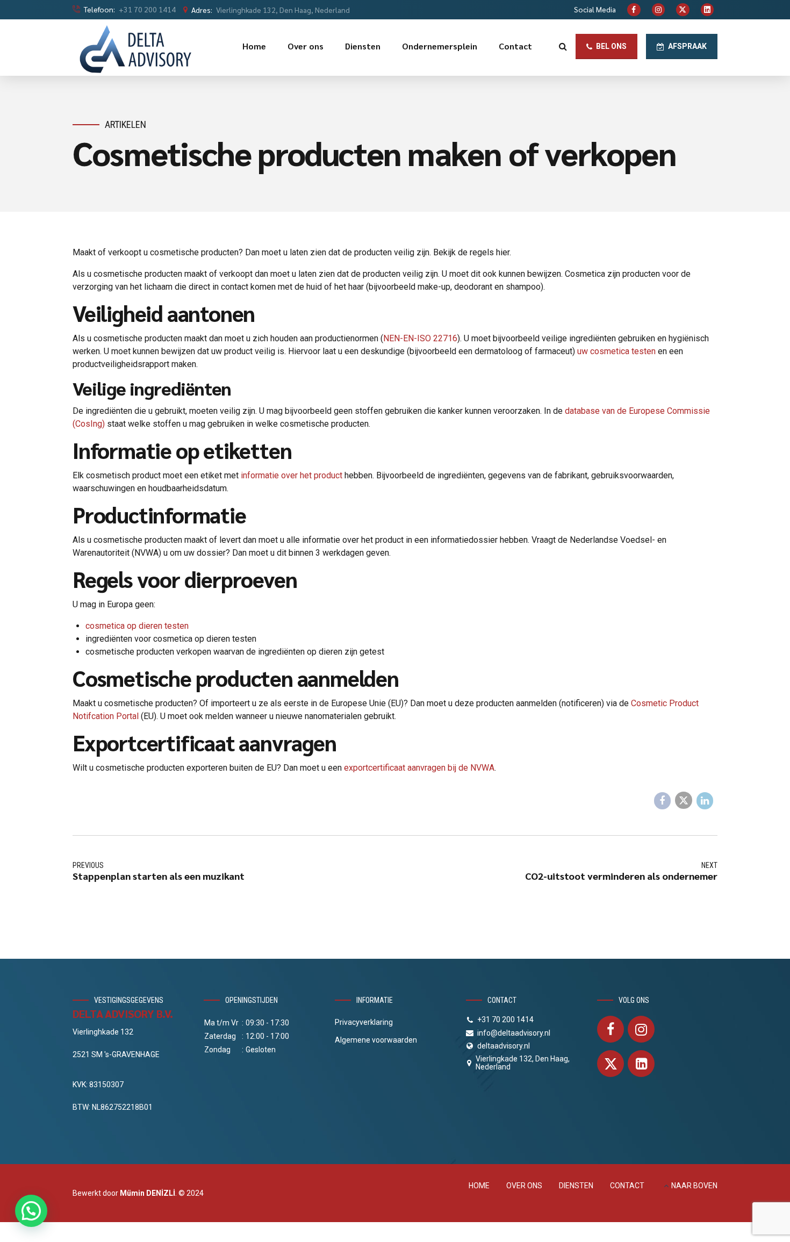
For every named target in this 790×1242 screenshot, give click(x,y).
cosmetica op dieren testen (137, 626)
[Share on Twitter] (683, 800)
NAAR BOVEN (694, 1185)
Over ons (306, 46)
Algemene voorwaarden (376, 1040)
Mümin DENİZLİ (147, 1193)
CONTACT (627, 1185)
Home (254, 46)
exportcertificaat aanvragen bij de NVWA (419, 768)
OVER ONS (524, 1185)
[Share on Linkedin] (705, 800)
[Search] (563, 46)
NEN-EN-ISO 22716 (420, 338)
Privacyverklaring (364, 1022)
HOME (479, 1185)
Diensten (362, 46)
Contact (515, 46)
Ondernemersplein (439, 46)
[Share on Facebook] (662, 800)
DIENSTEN (576, 1185)
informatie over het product (291, 475)
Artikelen (125, 124)
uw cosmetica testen (616, 351)
